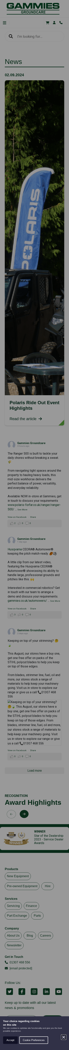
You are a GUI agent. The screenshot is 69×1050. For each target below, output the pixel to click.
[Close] (63, 1037)
